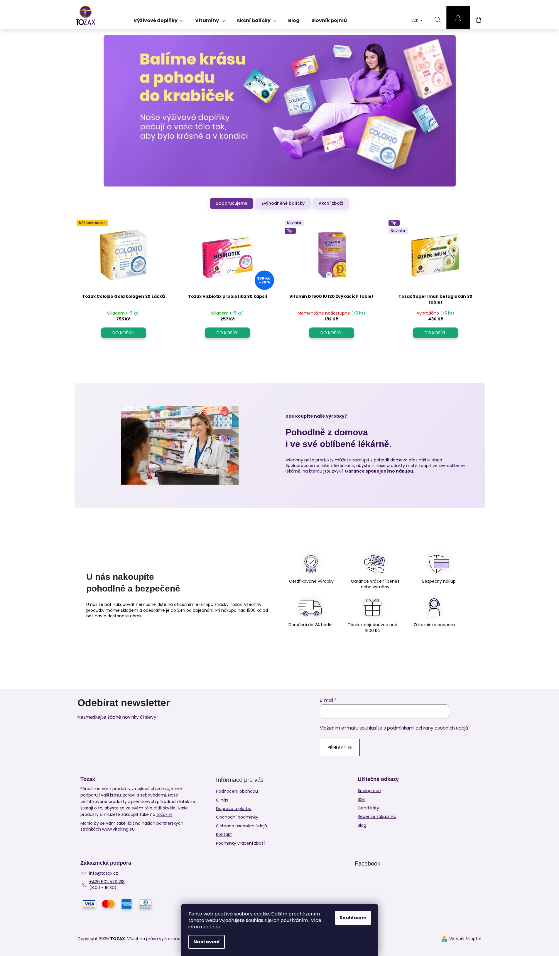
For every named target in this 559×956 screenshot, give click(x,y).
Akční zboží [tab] (331, 203)
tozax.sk (164, 814)
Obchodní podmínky (237, 817)
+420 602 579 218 (107, 882)
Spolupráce (369, 791)
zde (216, 926)
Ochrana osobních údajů (241, 826)
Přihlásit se (340, 747)
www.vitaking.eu (119, 829)
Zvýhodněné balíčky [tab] (283, 203)
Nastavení (206, 941)
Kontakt (224, 834)
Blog (362, 825)
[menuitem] (158, 18)
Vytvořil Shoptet (465, 939)
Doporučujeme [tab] (231, 203)
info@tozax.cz (103, 873)
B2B (361, 799)
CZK (415, 20)
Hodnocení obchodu (237, 791)
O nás (222, 800)
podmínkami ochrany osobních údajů (427, 728)
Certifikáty (368, 808)
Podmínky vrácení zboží (240, 843)
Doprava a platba (233, 808)
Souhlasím (353, 917)
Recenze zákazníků (377, 816)
